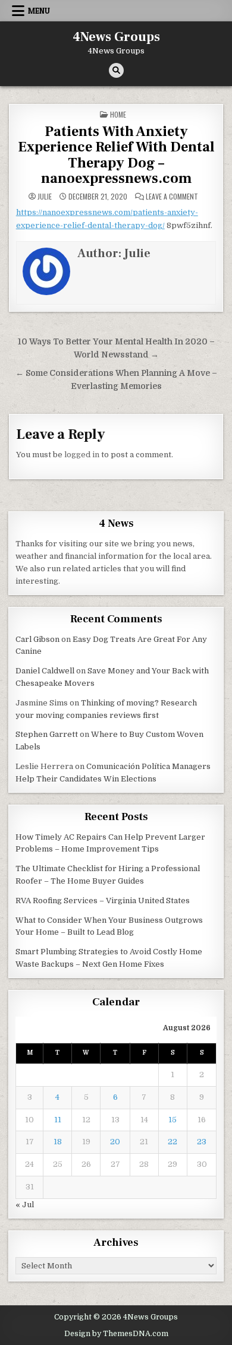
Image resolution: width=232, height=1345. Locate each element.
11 (57, 1119)
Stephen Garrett (46, 734)
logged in (81, 454)
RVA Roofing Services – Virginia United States (102, 900)
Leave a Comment (172, 196)
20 (115, 1141)
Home (118, 114)
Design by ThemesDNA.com (116, 1334)
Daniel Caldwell (44, 670)
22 (172, 1141)
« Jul (24, 1204)
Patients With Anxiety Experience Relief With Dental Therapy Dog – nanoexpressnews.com (116, 155)
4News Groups (116, 37)
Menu (39, 10)
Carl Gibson (37, 639)
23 (201, 1141)
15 (172, 1119)
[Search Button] (116, 70)
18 (58, 1141)
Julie (44, 196)
